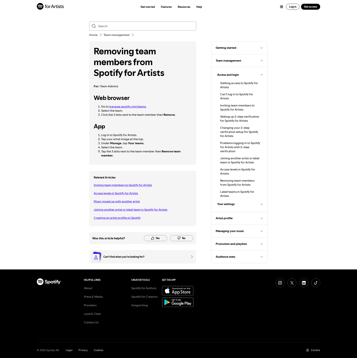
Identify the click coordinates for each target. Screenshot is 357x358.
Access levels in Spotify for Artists (116, 193)
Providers (90, 305)
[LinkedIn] (303, 282)
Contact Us (91, 322)
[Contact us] (190, 256)
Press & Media (93, 297)
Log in (292, 7)
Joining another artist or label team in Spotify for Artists (130, 209)
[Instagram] (280, 282)
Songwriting (139, 305)
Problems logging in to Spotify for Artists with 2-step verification (240, 147)
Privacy (83, 350)
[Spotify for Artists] (50, 7)
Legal (69, 350)
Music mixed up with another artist (117, 201)
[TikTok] (315, 282)
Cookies (98, 350)
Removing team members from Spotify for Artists (237, 182)
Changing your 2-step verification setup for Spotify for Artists (239, 132)
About (88, 288)
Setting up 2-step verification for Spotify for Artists (239, 118)
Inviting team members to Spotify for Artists (123, 185)
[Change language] (281, 7)
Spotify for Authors (143, 288)
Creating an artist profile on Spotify (117, 218)
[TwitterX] (291, 282)
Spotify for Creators (144, 297)
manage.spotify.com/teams (127, 106)
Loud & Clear (92, 314)
